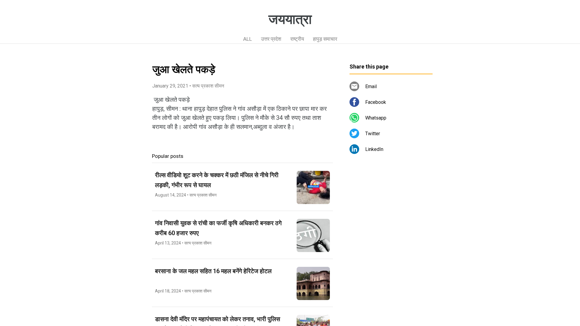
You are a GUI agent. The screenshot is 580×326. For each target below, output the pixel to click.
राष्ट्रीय (297, 39)
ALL (247, 39)
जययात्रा (290, 19)
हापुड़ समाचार (325, 39)
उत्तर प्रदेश (271, 39)
